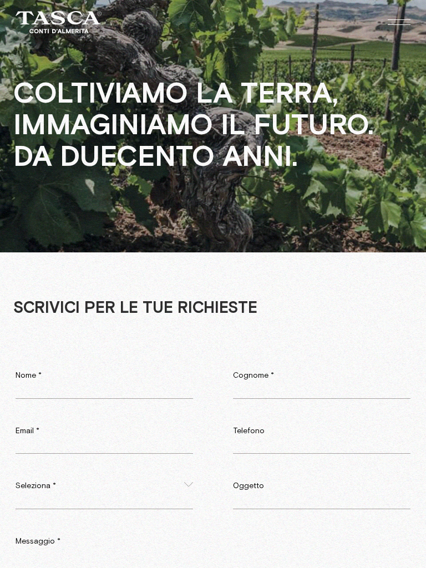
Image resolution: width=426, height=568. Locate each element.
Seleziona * (36, 485)
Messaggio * (38, 541)
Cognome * (253, 375)
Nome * (29, 375)
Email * (27, 431)
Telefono (249, 431)
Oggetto (248, 485)
